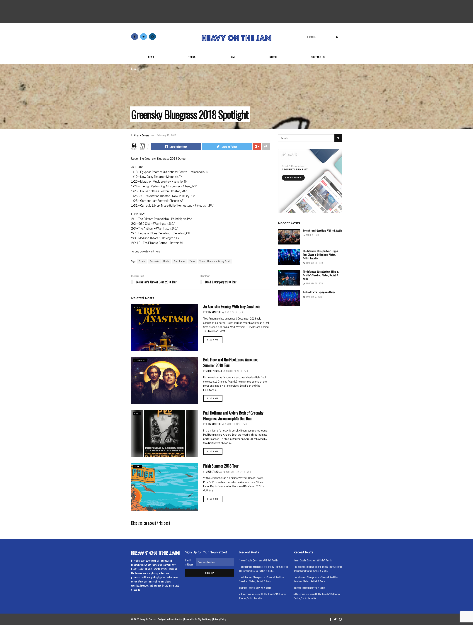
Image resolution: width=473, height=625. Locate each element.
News (151, 57)
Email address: (189, 562)
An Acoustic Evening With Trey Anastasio (231, 306)
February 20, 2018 (235, 471)
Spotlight (139, 360)
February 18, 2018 (166, 135)
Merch (273, 57)
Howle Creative (176, 619)
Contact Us (318, 57)
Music (166, 261)
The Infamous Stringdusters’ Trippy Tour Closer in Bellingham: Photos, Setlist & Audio (320, 254)
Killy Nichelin (213, 312)
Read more (212, 339)
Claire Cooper (141, 135)
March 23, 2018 (233, 371)
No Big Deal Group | (204, 619)
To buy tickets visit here (146, 251)
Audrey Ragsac (214, 371)
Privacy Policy (219, 619)
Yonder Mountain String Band (215, 261)
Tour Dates (179, 261)
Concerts (154, 261)
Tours (192, 57)
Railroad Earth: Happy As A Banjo (319, 292)
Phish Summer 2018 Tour (220, 466)
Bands (142, 261)
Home (233, 57)
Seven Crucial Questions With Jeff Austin (322, 230)
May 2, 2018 (230, 312)
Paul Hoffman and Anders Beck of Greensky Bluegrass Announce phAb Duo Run (233, 415)
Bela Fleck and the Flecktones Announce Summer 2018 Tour (230, 362)
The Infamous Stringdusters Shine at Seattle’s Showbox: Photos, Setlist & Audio (321, 275)
